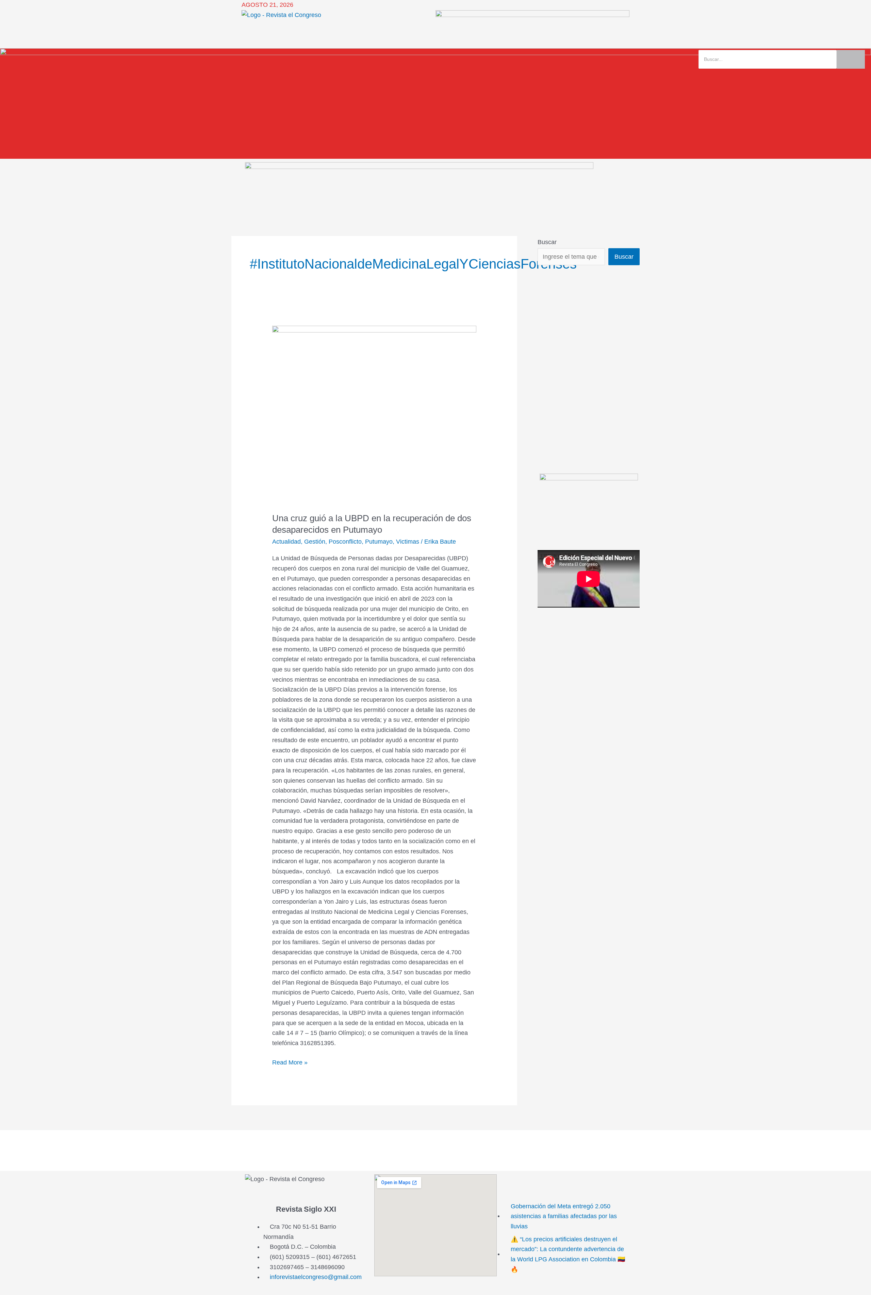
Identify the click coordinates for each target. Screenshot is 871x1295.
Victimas (407, 541)
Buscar (547, 242)
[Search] (851, 59)
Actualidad (286, 541)
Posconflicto (345, 541)
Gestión (314, 541)
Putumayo (379, 541)
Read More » (290, 1062)
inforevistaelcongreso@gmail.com (316, 1277)
